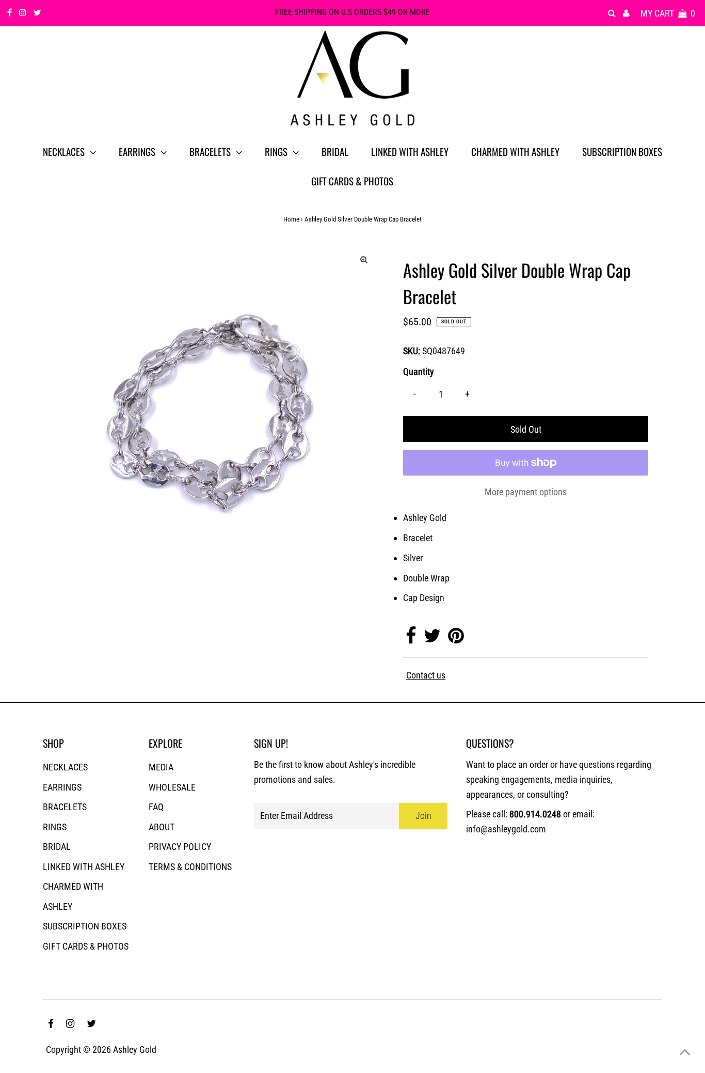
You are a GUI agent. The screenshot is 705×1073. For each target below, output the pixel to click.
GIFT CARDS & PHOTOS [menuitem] (352, 180)
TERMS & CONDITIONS (190, 866)
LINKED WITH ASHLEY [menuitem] (409, 151)
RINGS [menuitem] (276, 151)
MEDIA (161, 767)
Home (291, 219)
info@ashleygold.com (506, 829)
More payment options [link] (526, 491)
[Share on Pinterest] (456, 639)
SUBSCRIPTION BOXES (84, 926)
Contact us (425, 675)
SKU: (411, 350)
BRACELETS (65, 806)
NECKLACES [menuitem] (64, 151)
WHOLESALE (172, 787)
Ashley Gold (134, 1049)
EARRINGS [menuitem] (137, 151)
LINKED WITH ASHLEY (83, 866)
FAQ (156, 806)
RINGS (55, 827)
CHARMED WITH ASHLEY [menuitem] (515, 151)
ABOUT (161, 827)
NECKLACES (65, 767)
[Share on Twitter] (432, 639)
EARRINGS (62, 787)
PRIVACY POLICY (180, 846)
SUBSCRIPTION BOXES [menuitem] (622, 151)
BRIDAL (57, 846)
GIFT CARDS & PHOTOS (86, 946)
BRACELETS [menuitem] (210, 151)
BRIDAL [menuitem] (335, 151)
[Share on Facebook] (411, 639)
